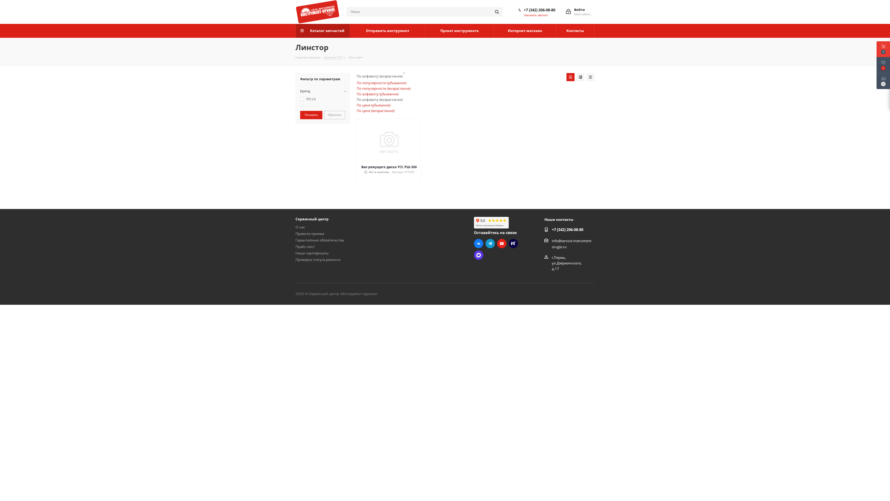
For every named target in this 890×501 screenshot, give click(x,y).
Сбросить (335, 115)
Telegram (490, 243)
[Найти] (496, 11)
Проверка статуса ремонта (318, 259)
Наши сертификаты (312, 253)
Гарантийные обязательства (320, 240)
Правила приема (310, 233)
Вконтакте (478, 243)
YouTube (501, 243)
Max (478, 255)
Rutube (513, 243)
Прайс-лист (305, 246)
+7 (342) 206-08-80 (539, 10)
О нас (300, 227)
